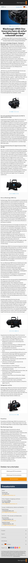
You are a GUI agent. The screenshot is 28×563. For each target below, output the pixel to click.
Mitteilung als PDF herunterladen (14, 471)
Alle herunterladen (14, 479)
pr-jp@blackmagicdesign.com (8, 495)
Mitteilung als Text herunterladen (14, 475)
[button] (10, 26)
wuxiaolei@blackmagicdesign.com (9, 503)
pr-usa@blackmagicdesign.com (9, 520)
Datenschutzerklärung (16, 556)
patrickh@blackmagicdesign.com (9, 512)
